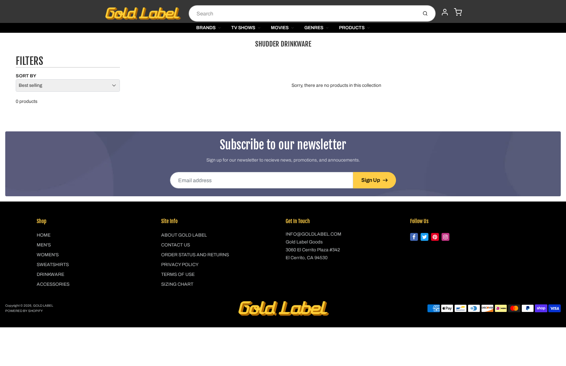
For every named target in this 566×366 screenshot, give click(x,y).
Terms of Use (178, 274)
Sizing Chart (177, 284)
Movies (280, 27)
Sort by (26, 75)
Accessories (53, 284)
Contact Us (175, 244)
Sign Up (370, 180)
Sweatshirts (53, 264)
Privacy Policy (179, 264)
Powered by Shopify (24, 311)
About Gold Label (184, 235)
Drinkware (50, 274)
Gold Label (43, 305)
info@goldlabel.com (313, 234)
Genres (313, 27)
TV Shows (243, 27)
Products (352, 27)
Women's (48, 254)
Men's (44, 244)
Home (43, 235)
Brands (206, 27)
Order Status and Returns (195, 254)
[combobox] (302, 13)
